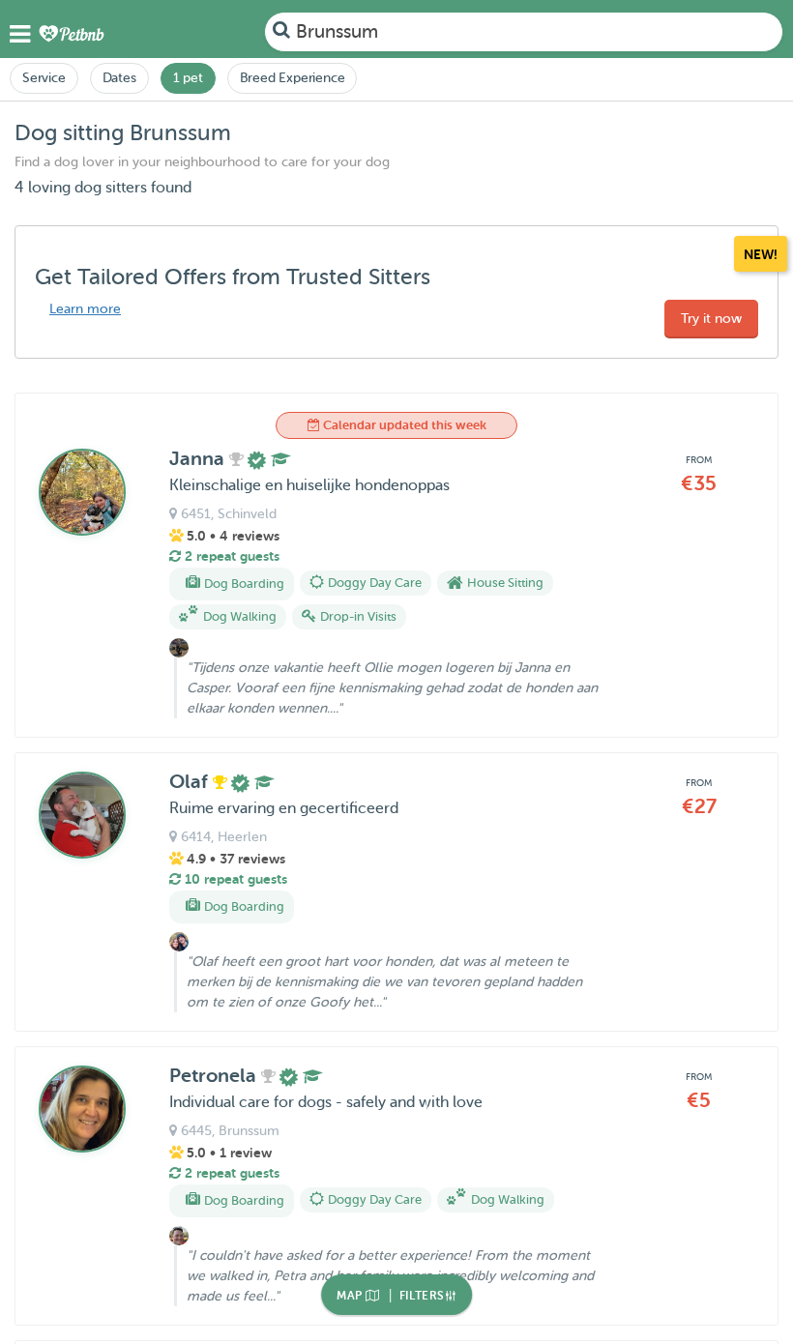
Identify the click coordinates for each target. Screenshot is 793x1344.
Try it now (711, 318)
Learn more (85, 309)
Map (351, 1295)
